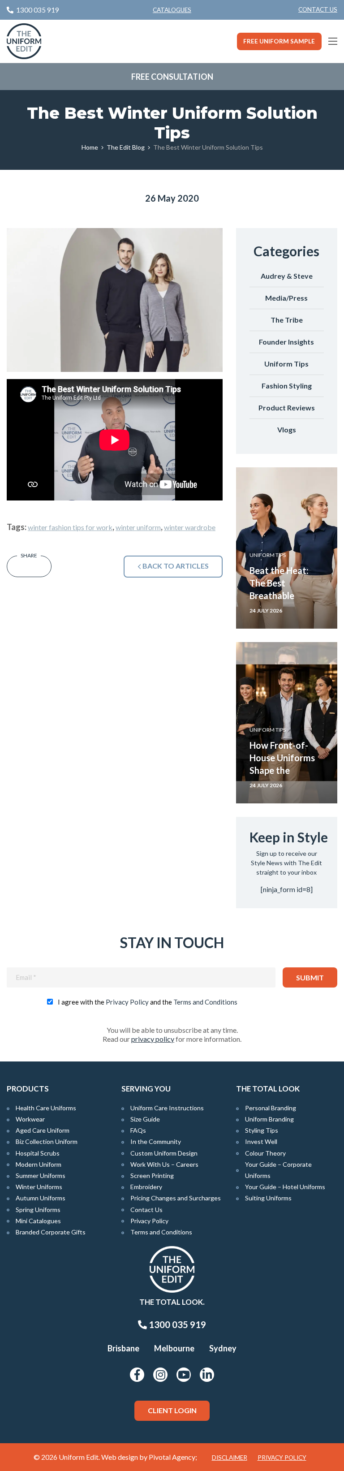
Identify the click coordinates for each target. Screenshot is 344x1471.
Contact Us (317, 9)
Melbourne (174, 1348)
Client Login (172, 1410)
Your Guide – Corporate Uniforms (278, 1169)
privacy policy (152, 1039)
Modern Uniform (38, 1164)
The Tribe (287, 319)
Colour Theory (265, 1153)
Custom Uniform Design (164, 1153)
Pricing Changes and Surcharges (175, 1198)
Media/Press (286, 297)
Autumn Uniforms (40, 1198)
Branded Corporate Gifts (51, 1232)
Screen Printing (152, 1175)
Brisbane (123, 1348)
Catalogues (172, 9)
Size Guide (145, 1119)
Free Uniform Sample (279, 41)
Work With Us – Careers (164, 1164)
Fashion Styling (287, 385)
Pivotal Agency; (173, 1457)
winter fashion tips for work (70, 527)
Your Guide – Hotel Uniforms (285, 1187)
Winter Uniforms (39, 1187)
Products (28, 1088)
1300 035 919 (176, 1324)
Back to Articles (175, 565)
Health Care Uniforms (46, 1108)
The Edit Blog (126, 147)
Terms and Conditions (205, 1002)
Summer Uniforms (40, 1175)
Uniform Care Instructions (167, 1108)
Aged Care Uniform (42, 1130)
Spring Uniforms (38, 1209)
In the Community (155, 1141)
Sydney (222, 1348)
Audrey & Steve (287, 276)
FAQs (138, 1130)
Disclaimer (229, 1457)
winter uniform (138, 527)
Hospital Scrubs (38, 1153)
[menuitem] (317, 10)
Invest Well (261, 1141)
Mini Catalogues (38, 1221)
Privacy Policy (127, 1002)
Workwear (30, 1119)
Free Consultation (172, 77)
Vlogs (286, 429)
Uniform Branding (269, 1119)
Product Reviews (286, 407)
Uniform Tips (286, 363)
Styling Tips (261, 1130)
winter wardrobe (189, 527)
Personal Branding (270, 1108)
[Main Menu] (332, 41)
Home (90, 147)
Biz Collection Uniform (46, 1141)
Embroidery (146, 1187)
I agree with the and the (147, 1002)
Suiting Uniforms (268, 1198)
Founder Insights (286, 341)
